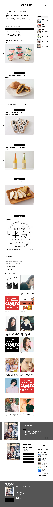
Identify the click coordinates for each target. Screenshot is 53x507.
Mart (26, 493)
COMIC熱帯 (42, 493)
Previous (45, 438)
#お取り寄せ (14, 266)
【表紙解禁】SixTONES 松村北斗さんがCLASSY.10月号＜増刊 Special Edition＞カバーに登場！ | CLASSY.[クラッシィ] (45, 26)
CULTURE (20, 8)
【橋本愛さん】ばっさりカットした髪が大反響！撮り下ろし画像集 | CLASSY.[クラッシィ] (12, 396)
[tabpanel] (19, 53)
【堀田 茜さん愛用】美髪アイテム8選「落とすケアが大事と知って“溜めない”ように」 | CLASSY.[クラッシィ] (45, 31)
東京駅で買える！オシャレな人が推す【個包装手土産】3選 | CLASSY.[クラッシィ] (27, 313)
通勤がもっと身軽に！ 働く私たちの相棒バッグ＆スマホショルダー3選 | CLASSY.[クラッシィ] (45, 46)
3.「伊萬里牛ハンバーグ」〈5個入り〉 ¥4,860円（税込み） (13, 34)
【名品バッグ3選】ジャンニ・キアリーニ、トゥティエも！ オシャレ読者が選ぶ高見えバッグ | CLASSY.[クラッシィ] (45, 41)
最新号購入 (7, 498)
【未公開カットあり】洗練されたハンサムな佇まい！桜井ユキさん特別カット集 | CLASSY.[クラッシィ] (27, 375)
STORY (22, 493)
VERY (20, 493)
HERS (24, 493)
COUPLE (25, 8)
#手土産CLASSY (6, 266)
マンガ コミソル (18, 494)
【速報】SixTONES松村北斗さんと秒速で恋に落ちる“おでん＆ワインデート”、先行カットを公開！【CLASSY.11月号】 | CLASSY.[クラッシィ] (27, 334)
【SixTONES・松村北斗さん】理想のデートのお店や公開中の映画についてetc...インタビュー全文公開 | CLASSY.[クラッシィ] (12, 355)
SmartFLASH (38, 493)
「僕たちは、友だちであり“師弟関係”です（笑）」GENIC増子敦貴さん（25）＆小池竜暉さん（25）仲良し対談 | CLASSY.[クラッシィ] (27, 415)
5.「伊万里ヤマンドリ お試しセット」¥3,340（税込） (13, 37)
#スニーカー (45, 448)
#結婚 (42, 448)
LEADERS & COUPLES (45, 8)
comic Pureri (45, 493)
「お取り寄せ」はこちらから (19, 73)
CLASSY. (18, 493)
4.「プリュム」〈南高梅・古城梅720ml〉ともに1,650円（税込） (14, 35)
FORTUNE (38, 8)
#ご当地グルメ (10, 266)
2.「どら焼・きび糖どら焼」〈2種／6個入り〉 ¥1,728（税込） (14, 32)
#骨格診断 (47, 449)
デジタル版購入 (29, 461)
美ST (28, 493)
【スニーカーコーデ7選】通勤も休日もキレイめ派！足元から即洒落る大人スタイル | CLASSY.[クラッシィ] (45, 36)
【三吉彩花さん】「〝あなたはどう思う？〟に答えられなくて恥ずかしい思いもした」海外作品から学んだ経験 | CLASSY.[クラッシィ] (12, 334)
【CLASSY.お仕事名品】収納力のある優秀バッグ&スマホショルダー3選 (12, 293)
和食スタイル (32, 493)
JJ (16, 493)
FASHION (6, 8)
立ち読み (29, 456)
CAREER (34, 8)
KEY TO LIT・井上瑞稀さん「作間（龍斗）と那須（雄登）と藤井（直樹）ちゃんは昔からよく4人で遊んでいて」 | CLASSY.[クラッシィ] (12, 313)
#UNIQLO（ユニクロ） (40, 449)
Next (47, 438)
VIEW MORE (42, 475)
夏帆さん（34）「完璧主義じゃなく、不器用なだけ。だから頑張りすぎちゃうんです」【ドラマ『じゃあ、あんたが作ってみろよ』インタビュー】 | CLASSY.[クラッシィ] (12, 415)
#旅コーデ (40, 448)
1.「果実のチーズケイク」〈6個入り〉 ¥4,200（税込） (13, 31)
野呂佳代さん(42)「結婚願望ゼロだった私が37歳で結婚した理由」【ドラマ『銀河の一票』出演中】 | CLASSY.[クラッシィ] (27, 355)
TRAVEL (29, 8)
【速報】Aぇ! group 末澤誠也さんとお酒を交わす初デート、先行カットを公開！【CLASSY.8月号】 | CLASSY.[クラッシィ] (12, 375)
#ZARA (44, 449)
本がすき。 (21, 494)
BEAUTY (11, 8)
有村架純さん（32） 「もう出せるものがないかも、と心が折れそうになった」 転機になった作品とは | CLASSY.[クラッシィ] (27, 293)
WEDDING (15, 8)
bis (29, 493)
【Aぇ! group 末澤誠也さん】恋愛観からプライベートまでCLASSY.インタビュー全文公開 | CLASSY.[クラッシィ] (27, 396)
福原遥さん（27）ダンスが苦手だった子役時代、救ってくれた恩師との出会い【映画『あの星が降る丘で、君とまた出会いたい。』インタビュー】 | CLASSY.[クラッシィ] (45, 21)
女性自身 (35, 493)
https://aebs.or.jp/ (21, 498)
